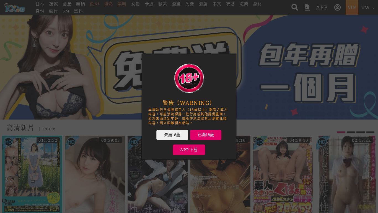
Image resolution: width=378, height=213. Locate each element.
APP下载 (189, 149)
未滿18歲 (172, 135)
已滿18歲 (206, 135)
